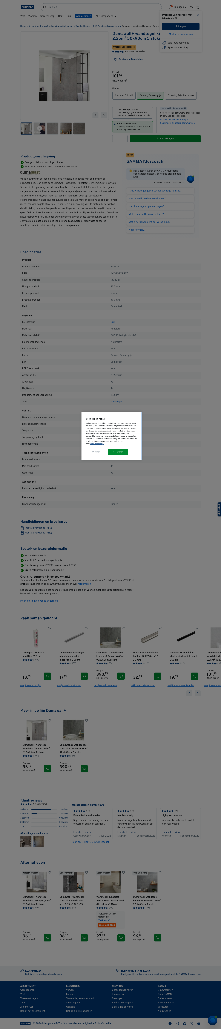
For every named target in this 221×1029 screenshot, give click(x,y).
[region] (111, 436)
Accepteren (118, 452)
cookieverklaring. (97, 444)
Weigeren (96, 452)
